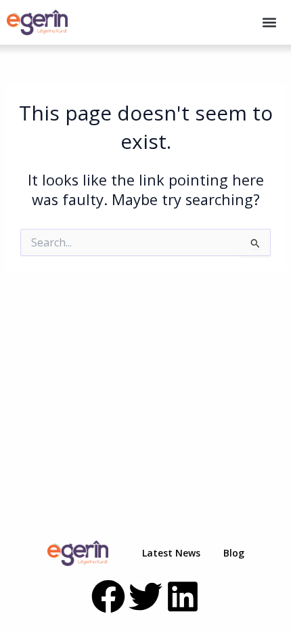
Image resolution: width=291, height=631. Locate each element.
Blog (233, 552)
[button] (269, 23)
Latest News (171, 552)
